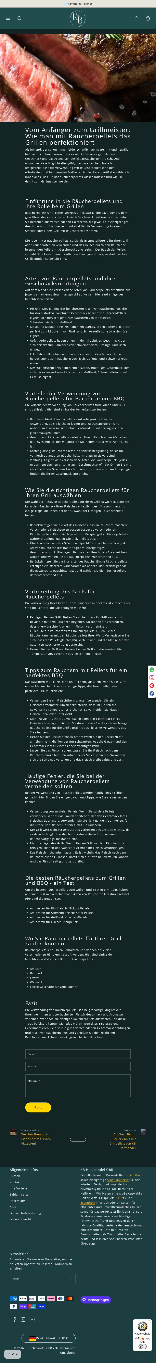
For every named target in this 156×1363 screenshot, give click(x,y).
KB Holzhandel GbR (96, 1170)
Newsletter (19, 1254)
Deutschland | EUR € (52, 1338)
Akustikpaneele (118, 1180)
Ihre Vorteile (18, 1188)
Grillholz (136, 1175)
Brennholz (87, 1202)
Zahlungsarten (20, 1194)
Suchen (15, 1176)
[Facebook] (152, 693)
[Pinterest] (152, 685)
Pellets (121, 1198)
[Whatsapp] (152, 670)
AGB (13, 1207)
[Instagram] (152, 677)
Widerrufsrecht (20, 1219)
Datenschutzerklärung (25, 1213)
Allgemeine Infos (24, 1170)
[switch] (143, 1346)
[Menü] (149, 1321)
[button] (8, 18)
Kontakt (15, 1182)
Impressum (18, 1201)
